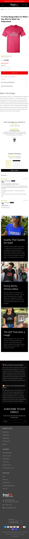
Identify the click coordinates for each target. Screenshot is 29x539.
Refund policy (24, 532)
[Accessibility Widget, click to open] (26, 269)
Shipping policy (21, 534)
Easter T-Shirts (6, 459)
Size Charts (5, 479)
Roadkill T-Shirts (8, 532)
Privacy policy (8, 534)
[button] (2, 4)
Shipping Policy (6, 438)
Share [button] (3, 79)
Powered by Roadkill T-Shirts (16, 532)
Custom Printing (6, 482)
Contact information (15, 536)
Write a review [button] (14, 170)
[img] (14, 124)
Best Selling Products (7, 452)
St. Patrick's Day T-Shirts (8, 468)
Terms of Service (6, 441)
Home (3, 9)
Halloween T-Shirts (7, 465)
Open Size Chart (4, 63)
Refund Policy (6, 435)
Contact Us (5, 488)
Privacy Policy (6, 432)
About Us (5, 444)
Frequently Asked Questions (9, 485)
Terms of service (15, 534)
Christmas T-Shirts (7, 455)
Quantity (3, 65)
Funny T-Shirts (6, 462)
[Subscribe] (24, 421)
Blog (4, 476)
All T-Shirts (8, 9)
